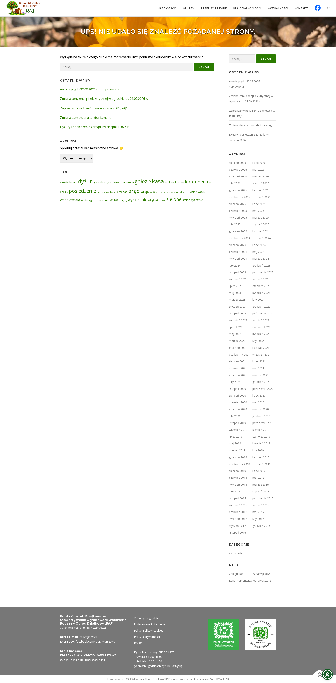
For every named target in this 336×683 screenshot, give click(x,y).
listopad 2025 (260, 190)
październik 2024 (239, 238)
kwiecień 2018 (238, 484)
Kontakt (301, 8)
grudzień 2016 (261, 526)
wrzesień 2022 (238, 320)
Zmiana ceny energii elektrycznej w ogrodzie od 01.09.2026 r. (104, 99)
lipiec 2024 (259, 245)
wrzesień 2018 (261, 464)
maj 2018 (258, 477)
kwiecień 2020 (238, 409)
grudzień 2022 (261, 306)
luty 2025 (235, 224)
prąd (134, 190)
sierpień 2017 (260, 505)
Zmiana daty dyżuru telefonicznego (85, 117)
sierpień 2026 (237, 163)
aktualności (236, 553)
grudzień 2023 (261, 265)
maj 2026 (258, 169)
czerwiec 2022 (261, 327)
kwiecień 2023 (261, 293)
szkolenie (184, 192)
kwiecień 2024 (238, 258)
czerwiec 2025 (238, 210)
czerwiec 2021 (238, 368)
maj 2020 (258, 402)
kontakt (179, 182)
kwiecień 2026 (238, 176)
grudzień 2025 (238, 190)
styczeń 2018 (260, 491)
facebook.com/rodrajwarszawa (95, 641)
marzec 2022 (237, 341)
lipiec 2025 (259, 204)
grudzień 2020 (261, 382)
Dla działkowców (247, 8)
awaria (64, 182)
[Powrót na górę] (319, 675)
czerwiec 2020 (238, 402)
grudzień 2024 (238, 231)
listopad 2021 (260, 347)
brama (73, 182)
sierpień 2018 (237, 471)
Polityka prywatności (147, 637)
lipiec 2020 (259, 395)
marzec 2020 (260, 409)
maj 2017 (258, 512)
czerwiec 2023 (261, 286)
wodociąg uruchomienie (95, 200)
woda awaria (70, 200)
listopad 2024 (260, 231)
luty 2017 (258, 519)
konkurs (169, 182)
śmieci (186, 200)
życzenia (197, 200)
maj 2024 (258, 252)
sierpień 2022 (260, 320)
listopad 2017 (237, 498)
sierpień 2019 (260, 430)
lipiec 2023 (235, 286)
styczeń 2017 (237, 526)
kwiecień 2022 (261, 334)
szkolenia (173, 192)
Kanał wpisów (261, 574)
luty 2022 (258, 341)
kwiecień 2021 (238, 375)
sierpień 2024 (237, 245)
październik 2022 (262, 313)
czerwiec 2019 (261, 436)
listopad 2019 (237, 423)
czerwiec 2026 (238, 169)
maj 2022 (235, 334)
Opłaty (188, 8)
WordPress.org (261, 580)
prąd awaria (152, 191)
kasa (158, 181)
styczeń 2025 (260, 224)
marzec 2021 (260, 375)
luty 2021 (235, 382)
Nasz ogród (167, 8)
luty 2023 (258, 299)
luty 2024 (235, 265)
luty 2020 (235, 416)
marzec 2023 (237, 299)
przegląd (122, 192)
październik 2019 (262, 423)
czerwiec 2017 (238, 512)
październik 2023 (262, 272)
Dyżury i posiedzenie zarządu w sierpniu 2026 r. (94, 127)
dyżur (85, 181)
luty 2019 (258, 450)
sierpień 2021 (237, 361)
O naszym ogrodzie (146, 618)
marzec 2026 (260, 176)
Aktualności (278, 8)
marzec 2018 (260, 484)
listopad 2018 (260, 457)
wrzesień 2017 (238, 505)
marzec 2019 (237, 450)
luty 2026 (235, 183)
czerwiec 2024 (238, 252)
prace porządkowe (106, 192)
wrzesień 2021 (261, 354)
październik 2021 (239, 354)
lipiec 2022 (235, 327)
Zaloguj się (236, 574)
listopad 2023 (237, 272)
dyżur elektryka (102, 182)
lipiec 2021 (259, 361)
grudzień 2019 (261, 416)
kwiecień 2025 (238, 217)
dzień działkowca (123, 182)
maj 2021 (258, 368)
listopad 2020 (237, 389)
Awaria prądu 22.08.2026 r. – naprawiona (89, 89)
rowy (165, 192)
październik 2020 (262, 389)
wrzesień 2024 (261, 238)
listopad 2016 (237, 532)
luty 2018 (235, 491)
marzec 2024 (260, 258)
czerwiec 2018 (238, 477)
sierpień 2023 (260, 279)
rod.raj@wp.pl (88, 637)
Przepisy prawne (214, 8)
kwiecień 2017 (238, 519)
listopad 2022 (237, 313)
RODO (138, 643)
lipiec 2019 (235, 436)
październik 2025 (239, 197)
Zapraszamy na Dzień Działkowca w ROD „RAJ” (93, 108)
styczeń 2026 (260, 183)
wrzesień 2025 (261, 197)
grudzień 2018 (238, 457)
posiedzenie (82, 190)
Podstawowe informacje (149, 624)
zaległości (153, 200)
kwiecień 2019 (261, 443)
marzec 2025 (260, 217)
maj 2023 (235, 293)
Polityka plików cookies (148, 630)
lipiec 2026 (259, 163)
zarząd (162, 200)
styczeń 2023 (237, 306)
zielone (174, 199)
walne (193, 192)
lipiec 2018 (259, 471)
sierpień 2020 (237, 395)
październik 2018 (239, 464)
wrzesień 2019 (238, 430)
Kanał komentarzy (240, 580)
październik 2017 (262, 498)
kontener (195, 181)
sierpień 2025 (237, 204)
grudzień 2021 (238, 347)
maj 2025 (258, 210)
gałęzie (143, 181)
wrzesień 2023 (238, 279)
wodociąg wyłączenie (128, 199)
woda (201, 192)
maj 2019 (235, 443)
